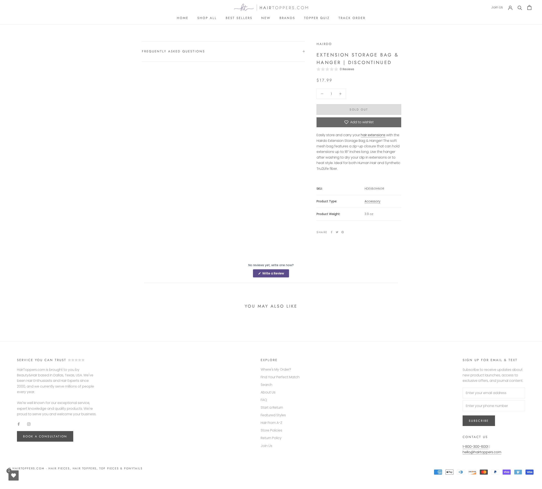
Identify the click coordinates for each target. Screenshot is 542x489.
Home (182, 18)
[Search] (520, 7)
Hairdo (324, 44)
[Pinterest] (342, 232)
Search (266, 384)
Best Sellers (239, 18)
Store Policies (271, 430)
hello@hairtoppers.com (482, 452)
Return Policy (271, 438)
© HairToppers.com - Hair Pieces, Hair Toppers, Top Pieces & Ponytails (75, 468)
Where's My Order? (276, 369)
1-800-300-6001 (475, 446)
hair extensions (373, 135)
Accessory (372, 201)
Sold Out (359, 109)
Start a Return (272, 407)
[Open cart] (529, 7)
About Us (268, 392)
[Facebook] (331, 232)
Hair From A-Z (271, 422)
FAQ (264, 399)
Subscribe (479, 421)
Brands (287, 18)
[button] (335, 69)
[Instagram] (28, 424)
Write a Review (275, 274)
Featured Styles (273, 415)
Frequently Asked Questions (173, 51)
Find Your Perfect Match (280, 377)
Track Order (352, 18)
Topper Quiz (317, 18)
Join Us (497, 7)
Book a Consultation (45, 436)
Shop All (207, 18)
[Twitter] (337, 232)
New (266, 18)
